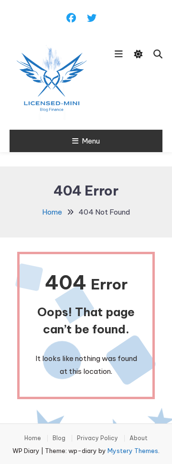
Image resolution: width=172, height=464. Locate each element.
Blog (59, 438)
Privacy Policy (97, 438)
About (138, 438)
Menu (91, 140)
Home (32, 438)
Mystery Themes (133, 450)
